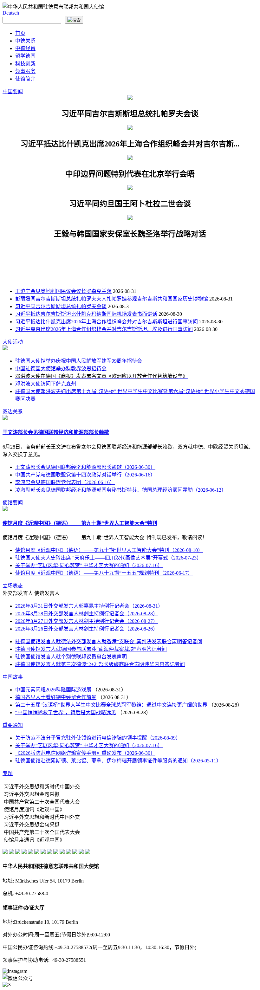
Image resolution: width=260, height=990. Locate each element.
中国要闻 (13, 91)
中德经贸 (25, 48)
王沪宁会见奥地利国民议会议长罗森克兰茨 (63, 291)
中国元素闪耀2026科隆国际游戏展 (53, 689)
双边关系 (13, 411)
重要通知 (13, 725)
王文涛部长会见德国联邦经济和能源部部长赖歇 (56, 432)
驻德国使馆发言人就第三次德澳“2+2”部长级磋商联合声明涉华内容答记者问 (100, 664)
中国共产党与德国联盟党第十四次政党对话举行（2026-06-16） (85, 474)
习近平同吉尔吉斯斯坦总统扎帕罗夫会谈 (61, 306)
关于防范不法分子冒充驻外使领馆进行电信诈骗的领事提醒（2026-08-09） (98, 738)
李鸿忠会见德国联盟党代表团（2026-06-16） (65, 482)
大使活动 (13, 342)
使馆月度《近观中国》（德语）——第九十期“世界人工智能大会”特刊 (80, 523)
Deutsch (11, 13)
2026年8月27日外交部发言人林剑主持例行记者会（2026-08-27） (86, 621)
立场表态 (13, 585)
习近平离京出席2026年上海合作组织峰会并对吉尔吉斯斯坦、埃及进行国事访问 (104, 329)
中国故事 (13, 677)
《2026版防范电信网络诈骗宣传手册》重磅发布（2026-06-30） (85, 753)
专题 (8, 773)
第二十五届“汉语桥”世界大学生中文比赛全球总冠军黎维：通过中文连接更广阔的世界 (111, 705)
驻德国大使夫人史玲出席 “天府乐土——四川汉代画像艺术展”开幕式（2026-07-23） (108, 557)
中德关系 (25, 40)
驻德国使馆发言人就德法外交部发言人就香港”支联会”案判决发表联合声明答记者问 (108, 641)
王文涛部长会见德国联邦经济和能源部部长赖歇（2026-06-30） (85, 467)
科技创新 (25, 63)
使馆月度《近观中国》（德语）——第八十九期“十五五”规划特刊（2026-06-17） (104, 573)
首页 (20, 33)
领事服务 (25, 71)
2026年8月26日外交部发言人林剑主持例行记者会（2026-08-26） (86, 628)
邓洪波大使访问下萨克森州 (45, 383)
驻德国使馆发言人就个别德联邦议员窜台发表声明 (71, 656)
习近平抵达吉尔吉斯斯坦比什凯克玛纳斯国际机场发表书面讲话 (86, 314)
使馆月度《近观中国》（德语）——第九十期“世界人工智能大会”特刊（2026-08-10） (109, 550)
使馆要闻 (13, 502)
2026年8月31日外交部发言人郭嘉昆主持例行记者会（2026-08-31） (89, 606)
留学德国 (25, 56)
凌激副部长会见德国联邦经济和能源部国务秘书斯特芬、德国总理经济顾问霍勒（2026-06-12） (120, 490)
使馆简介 (25, 78)
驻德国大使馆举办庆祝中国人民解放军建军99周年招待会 (78, 361)
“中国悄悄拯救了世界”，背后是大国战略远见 (65, 712)
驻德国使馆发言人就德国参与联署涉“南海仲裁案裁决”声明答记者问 (91, 649)
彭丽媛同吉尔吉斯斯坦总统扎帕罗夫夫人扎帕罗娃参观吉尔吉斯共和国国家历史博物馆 (111, 298)
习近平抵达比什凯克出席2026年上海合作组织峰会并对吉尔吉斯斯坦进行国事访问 (106, 321)
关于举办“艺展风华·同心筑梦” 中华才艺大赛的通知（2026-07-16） (89, 565)
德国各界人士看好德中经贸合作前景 (55, 697)
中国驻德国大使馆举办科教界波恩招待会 (61, 368)
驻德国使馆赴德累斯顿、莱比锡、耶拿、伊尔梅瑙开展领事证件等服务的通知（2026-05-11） (118, 760)
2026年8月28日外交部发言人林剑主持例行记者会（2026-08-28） (86, 613)
